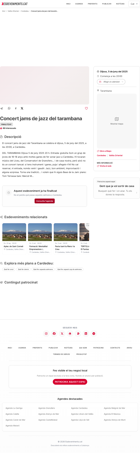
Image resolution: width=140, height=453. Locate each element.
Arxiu (129, 348)
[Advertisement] (70, 39)
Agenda (79, 4)
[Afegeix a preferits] (86, 108)
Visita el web (105, 166)
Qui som (83, 348)
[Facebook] (16, 108)
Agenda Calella (12, 414)
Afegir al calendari (111, 82)
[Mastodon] (78, 333)
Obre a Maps (105, 151)
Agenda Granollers (46, 408)
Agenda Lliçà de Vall (80, 420)
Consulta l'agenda (44, 201)
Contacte (115, 348)
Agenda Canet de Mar (15, 420)
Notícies (120, 4)
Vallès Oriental (13, 11)
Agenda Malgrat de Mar (114, 408)
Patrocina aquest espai (70, 381)
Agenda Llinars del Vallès (82, 414)
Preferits (92, 4)
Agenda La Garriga (14, 408)
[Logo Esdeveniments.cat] (15, 4)
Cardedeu (25, 11)
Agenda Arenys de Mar (48, 414)
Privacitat (81, 354)
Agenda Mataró (12, 425)
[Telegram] (2, 108)
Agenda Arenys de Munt (115, 420)
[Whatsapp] (9, 108)
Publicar (106, 4)
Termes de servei (61, 354)
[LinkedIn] (86, 333)
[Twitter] (62, 333)
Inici (68, 4)
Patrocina (98, 348)
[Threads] (70, 333)
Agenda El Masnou (112, 414)
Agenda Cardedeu (79, 408)
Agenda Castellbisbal (47, 420)
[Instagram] (46, 333)
